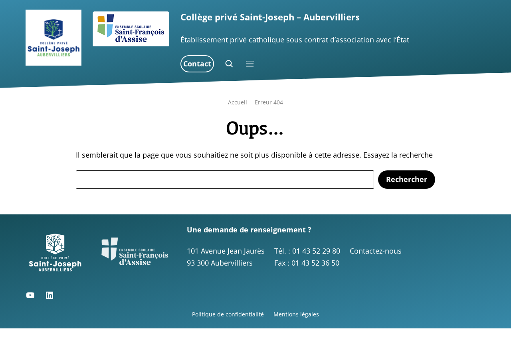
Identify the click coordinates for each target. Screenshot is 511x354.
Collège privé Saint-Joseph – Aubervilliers (270, 17)
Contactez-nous (376, 251)
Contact (197, 63)
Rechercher (406, 179)
